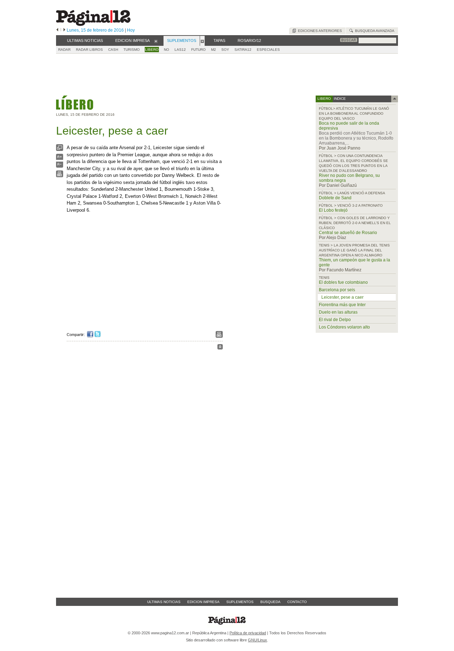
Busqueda (270, 602)
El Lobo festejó (333, 210)
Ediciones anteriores (319, 31)
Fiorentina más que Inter (342, 304)
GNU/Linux (257, 640)
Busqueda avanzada (373, 31)
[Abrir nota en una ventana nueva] (59, 149)
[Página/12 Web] (93, 24)
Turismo (131, 49)
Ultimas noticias (164, 602)
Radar (64, 49)
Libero (152, 49)
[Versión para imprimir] (59, 175)
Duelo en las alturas (338, 312)
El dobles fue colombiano (343, 282)
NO (166, 49)
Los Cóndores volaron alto (344, 327)
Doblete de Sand (335, 197)
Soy (225, 49)
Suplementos (240, 602)
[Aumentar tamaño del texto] (59, 158)
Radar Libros (89, 49)
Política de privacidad (247, 633)
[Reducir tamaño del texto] (59, 166)
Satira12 (242, 49)
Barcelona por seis (337, 289)
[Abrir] (156, 41)
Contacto (297, 602)
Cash (113, 49)
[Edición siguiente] (64, 30)
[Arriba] (220, 348)
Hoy (131, 30)
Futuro (198, 49)
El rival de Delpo (335, 319)
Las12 (180, 49)
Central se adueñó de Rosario (348, 232)
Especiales (268, 49)
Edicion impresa (203, 602)
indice (339, 99)
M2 (213, 49)
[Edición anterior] (57, 30)
